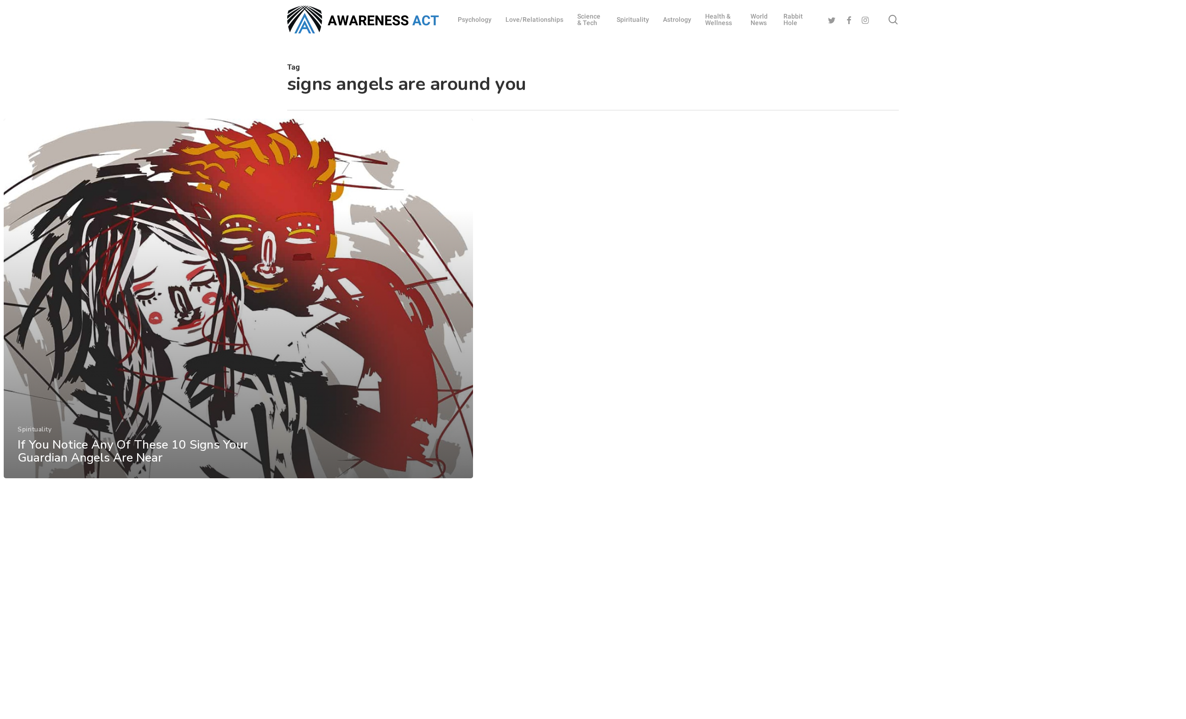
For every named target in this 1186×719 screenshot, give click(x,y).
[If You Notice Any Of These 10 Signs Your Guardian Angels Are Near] (238, 298)
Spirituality (34, 429)
